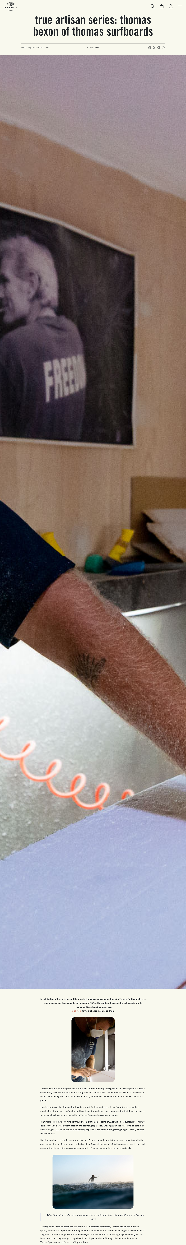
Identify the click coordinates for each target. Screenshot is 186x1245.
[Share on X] (154, 47)
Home (23, 47)
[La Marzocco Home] (10, 6)
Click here (76, 1010)
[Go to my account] (171, 6)
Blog (29, 47)
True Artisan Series (41, 47)
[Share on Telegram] (158, 47)
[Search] (153, 6)
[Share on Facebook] (149, 47)
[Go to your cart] (162, 6)
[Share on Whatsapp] (163, 47)
